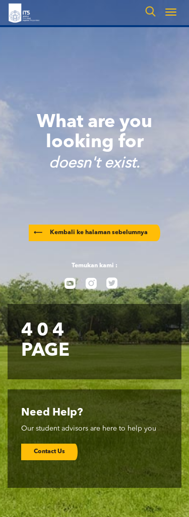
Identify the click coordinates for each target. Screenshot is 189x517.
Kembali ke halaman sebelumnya (91, 233)
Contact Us (49, 452)
